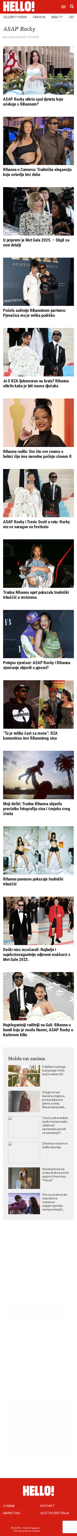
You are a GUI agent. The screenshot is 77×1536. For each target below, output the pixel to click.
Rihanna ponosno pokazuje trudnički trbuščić (33, 881)
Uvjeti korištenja (54, 1513)
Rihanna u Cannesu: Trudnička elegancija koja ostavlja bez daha (37, 172)
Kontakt (47, 1506)
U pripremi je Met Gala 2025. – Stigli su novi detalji (36, 243)
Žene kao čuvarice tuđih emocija (54, 1145)
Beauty (57, 17)
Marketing (12, 1513)
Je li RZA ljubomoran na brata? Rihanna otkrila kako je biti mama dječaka (36, 383)
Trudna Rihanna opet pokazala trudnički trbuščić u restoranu (36, 595)
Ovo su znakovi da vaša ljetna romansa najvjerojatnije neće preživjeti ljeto (54, 1202)
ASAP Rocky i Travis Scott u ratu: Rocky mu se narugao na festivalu (36, 524)
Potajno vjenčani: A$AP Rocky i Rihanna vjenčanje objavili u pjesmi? (36, 665)
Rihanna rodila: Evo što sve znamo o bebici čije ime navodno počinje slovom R (37, 454)
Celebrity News (15, 17)
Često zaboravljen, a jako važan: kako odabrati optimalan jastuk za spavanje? (55, 1125)
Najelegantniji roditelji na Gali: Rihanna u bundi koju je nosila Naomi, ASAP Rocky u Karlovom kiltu (38, 1029)
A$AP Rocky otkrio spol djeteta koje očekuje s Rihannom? (33, 102)
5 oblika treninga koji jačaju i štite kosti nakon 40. (54, 1071)
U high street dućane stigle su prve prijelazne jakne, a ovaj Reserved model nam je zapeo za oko (53, 1100)
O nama (9, 1506)
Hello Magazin (31, 1528)
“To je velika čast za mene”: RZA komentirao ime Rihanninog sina (30, 736)
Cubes (36, 1531)
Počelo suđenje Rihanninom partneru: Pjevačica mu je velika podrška (34, 313)
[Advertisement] (38, 1268)
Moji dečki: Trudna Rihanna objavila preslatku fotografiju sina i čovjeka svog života (36, 808)
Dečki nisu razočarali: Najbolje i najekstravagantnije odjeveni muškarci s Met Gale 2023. (36, 954)
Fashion (39, 17)
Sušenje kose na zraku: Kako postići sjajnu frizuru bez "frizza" (55, 1175)
